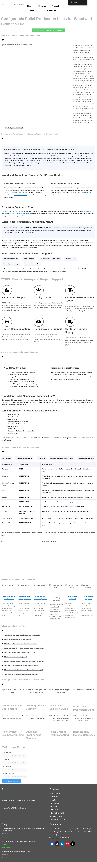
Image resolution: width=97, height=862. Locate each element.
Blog (32, 10)
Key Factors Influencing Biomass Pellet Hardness (18, 841)
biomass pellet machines (83, 192)
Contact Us (55, 824)
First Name (5, 759)
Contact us (51, 10)
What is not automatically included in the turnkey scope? (23, 670)
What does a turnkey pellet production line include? (21, 665)
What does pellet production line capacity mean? (20, 644)
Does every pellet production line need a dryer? (20, 652)
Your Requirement (8, 773)
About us (42, 6)
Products (54, 789)
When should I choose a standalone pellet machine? (21, 674)
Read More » (6, 837)
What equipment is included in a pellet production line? (22, 635)
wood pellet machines (20, 195)
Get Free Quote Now (11, 781)
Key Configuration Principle (14, 128)
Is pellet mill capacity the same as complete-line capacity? (24, 648)
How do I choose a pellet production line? (18, 639)
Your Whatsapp (7, 766)
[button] (48, 128)
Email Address (6, 752)
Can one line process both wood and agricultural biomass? (24, 661)
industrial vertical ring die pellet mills (21, 213)
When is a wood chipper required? (15, 657)
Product (55, 6)
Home (29, 6)
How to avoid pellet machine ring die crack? (16, 851)
